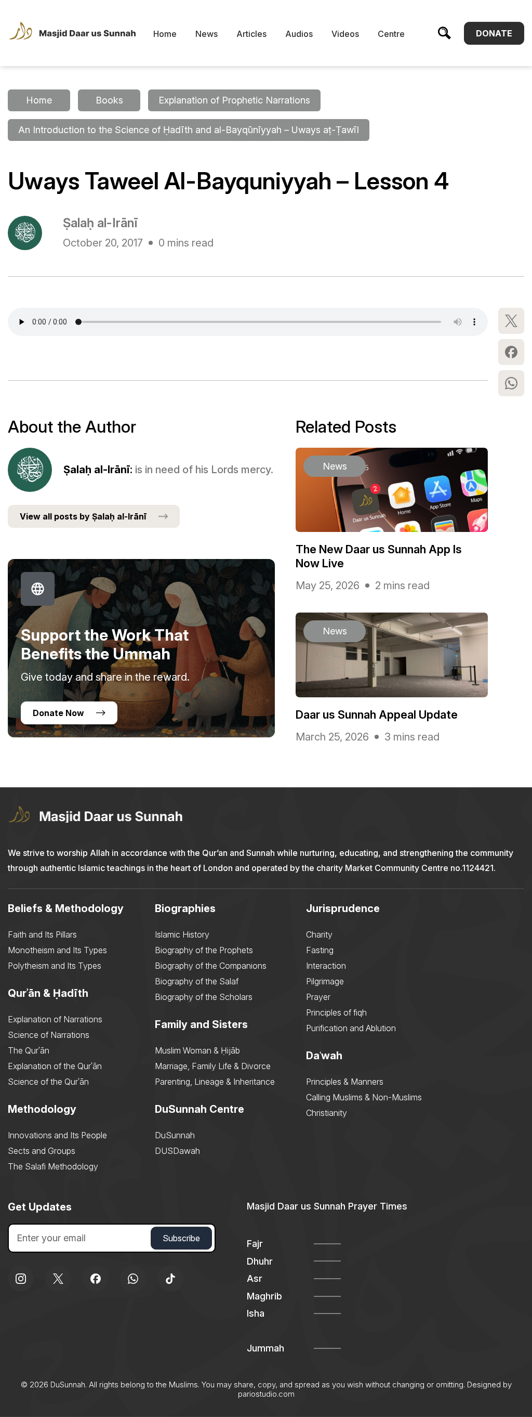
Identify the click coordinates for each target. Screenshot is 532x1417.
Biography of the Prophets (204, 950)
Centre (391, 34)
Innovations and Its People (57, 1135)
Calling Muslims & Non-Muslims (364, 1097)
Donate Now (58, 713)
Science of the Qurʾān (48, 1081)
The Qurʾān (28, 1050)
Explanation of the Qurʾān (55, 1066)
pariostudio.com (266, 1394)
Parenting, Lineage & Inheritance (215, 1081)
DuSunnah (175, 1135)
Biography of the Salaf (196, 981)
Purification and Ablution (351, 1028)
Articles (251, 34)
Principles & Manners (344, 1081)
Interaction (326, 965)
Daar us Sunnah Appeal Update (377, 714)
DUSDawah (177, 1151)
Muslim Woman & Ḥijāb (197, 1050)
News (206, 34)
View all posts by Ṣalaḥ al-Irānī (83, 516)
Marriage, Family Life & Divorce (213, 1066)
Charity (319, 934)
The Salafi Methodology (53, 1166)
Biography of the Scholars (203, 997)
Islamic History (182, 934)
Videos (345, 34)
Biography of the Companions (211, 965)
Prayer (318, 997)
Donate (494, 33)
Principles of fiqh (336, 1012)
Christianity (326, 1113)
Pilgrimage (325, 981)
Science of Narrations (48, 1035)
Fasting (320, 950)
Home (165, 34)
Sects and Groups (41, 1151)
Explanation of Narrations (55, 1019)
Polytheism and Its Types (54, 965)
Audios (299, 34)
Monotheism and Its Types (57, 950)
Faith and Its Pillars (42, 934)
